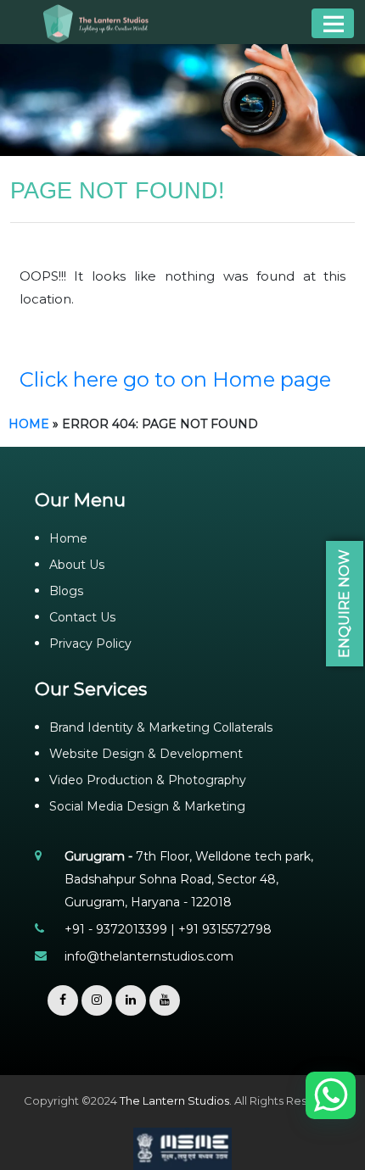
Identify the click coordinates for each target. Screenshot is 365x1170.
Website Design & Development (146, 753)
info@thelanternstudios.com (149, 956)
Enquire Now (344, 603)
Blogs (66, 591)
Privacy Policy (90, 643)
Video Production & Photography (147, 780)
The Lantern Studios (174, 1100)
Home (28, 424)
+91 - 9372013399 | (121, 929)
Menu (333, 23)
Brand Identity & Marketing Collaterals (160, 727)
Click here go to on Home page (175, 379)
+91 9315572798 (225, 929)
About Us (76, 564)
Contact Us (82, 617)
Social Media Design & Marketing (147, 806)
